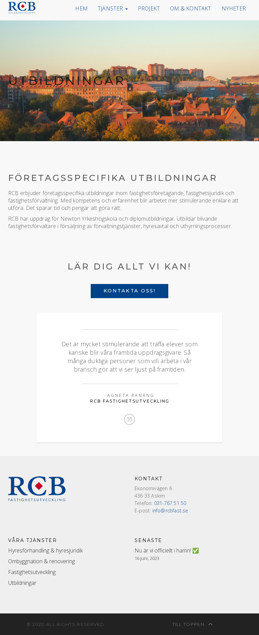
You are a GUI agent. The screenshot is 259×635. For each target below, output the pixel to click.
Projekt (149, 8)
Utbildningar (22, 582)
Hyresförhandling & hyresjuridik (45, 550)
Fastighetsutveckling (32, 572)
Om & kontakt (190, 8)
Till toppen (189, 624)
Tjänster (111, 8)
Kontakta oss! (130, 291)
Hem (81, 8)
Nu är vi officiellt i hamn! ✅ (167, 550)
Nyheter (234, 8)
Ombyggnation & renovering (41, 561)
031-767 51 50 (170, 503)
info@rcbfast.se (170, 510)
